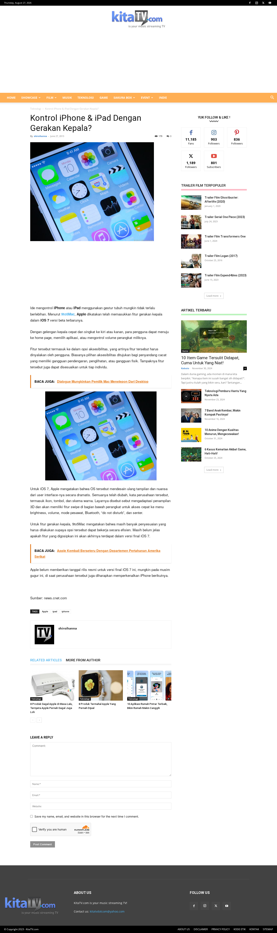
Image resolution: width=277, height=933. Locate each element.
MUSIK (67, 97)
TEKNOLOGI (85, 97)
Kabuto (185, 368)
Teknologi (35, 108)
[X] (263, 3)
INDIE (163, 97)
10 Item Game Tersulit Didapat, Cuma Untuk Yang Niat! (210, 360)
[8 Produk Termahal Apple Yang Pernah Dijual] (101, 685)
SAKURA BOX (123, 97)
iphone (65, 611)
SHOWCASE (29, 97)
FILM (49, 97)
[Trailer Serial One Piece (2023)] (191, 222)
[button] (272, 98)
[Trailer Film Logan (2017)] (191, 261)
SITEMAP (268, 929)
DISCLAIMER (201, 929)
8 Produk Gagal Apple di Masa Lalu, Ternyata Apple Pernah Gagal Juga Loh (51, 708)
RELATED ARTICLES (46, 660)
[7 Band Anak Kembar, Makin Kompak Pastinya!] (191, 415)
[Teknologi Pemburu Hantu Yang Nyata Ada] (191, 396)
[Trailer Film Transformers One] (191, 241)
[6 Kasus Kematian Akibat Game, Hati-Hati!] (191, 454)
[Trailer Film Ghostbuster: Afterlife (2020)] (191, 203)
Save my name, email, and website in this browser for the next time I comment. (86, 816)
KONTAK (254, 929)
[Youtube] (270, 3)
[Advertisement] (138, 62)
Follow (214, 130)
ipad (55, 611)
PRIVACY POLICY (221, 929)
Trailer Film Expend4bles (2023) (226, 275)
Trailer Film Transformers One (225, 236)
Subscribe (214, 153)
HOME (11, 97)
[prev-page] (32, 720)
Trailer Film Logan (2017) (221, 256)
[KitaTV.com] (138, 19)
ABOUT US (184, 929)
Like (191, 130)
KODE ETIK (240, 929)
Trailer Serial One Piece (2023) (225, 217)
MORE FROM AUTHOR (83, 660)
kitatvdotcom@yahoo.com (107, 911)
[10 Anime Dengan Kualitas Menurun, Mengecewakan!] (191, 435)
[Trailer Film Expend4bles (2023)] (191, 280)
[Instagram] (256, 3)
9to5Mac (68, 314)
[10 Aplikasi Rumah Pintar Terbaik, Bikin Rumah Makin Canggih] (149, 685)
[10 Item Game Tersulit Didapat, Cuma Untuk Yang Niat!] (214, 336)
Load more (212, 295)
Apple (45, 611)
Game (185, 350)
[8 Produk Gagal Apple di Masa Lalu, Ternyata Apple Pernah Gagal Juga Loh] (52, 685)
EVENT (145, 97)
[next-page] (39, 720)
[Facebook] (250, 3)
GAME (104, 97)
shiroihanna (40, 136)
